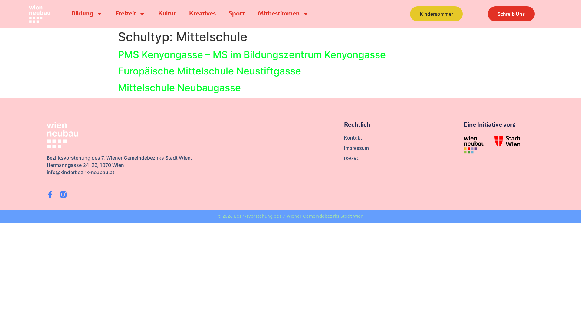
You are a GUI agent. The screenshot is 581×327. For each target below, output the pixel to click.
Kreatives (202, 14)
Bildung (82, 14)
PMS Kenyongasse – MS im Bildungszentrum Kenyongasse (252, 55)
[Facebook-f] (50, 194)
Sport (237, 14)
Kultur (167, 14)
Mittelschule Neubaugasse (179, 88)
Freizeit (126, 14)
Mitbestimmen (279, 14)
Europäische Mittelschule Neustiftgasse (209, 71)
